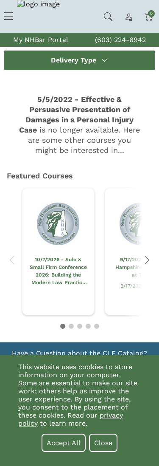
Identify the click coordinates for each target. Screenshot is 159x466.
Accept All (64, 443)
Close (103, 443)
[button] (12, 260)
